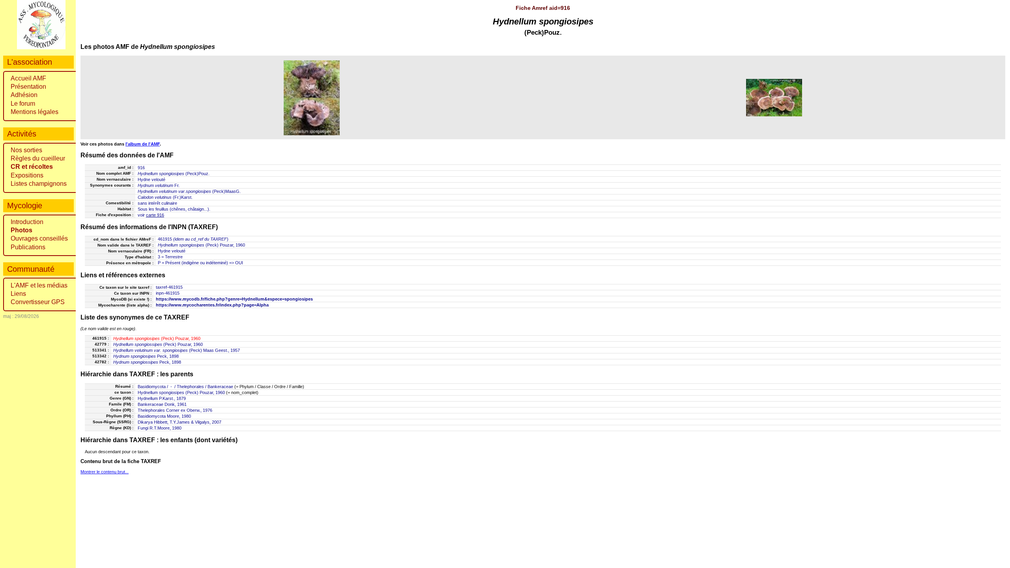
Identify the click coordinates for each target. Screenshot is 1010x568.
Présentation (28, 86)
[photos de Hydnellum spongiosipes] (312, 97)
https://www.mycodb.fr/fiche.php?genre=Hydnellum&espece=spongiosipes (234, 299)
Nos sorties (26, 150)
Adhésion (24, 95)
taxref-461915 (169, 287)
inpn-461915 (168, 293)
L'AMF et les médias (39, 285)
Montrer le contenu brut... (104, 471)
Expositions (27, 175)
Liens (18, 293)
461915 (165, 239)
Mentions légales (34, 111)
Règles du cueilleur (38, 158)
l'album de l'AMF (142, 144)
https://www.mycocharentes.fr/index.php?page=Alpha (212, 305)
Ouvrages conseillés (39, 238)
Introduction (27, 222)
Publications (28, 247)
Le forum (23, 103)
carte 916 (155, 215)
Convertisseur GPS (38, 302)
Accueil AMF (28, 78)
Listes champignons (39, 183)
